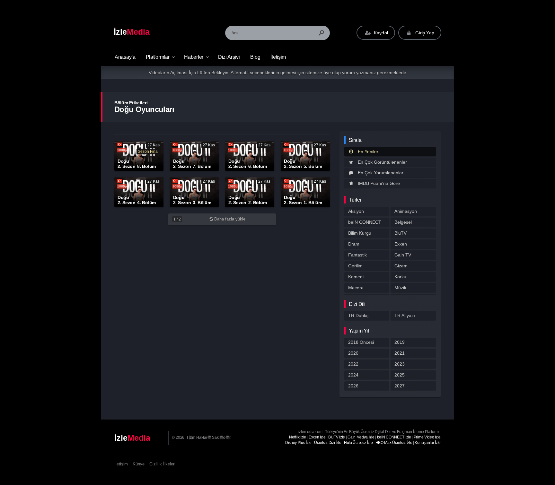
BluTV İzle (336, 437)
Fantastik (357, 254)
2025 (399, 374)
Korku (400, 276)
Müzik (400, 287)
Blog (255, 57)
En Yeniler (368, 151)
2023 (399, 364)
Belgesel (403, 222)
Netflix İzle (297, 437)
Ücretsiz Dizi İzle (327, 442)
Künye (139, 464)
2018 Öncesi (361, 342)
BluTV (400, 233)
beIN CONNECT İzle (394, 437)
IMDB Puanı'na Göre (379, 183)
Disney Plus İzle (298, 442)
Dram (353, 244)
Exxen (400, 244)
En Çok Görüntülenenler (382, 162)
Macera (356, 287)
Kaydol (380, 32)
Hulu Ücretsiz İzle (358, 442)
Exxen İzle (317, 437)
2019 (399, 342)
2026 (353, 385)
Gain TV (402, 254)
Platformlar (158, 57)
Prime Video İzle (427, 437)
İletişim (278, 57)
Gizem (401, 265)
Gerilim (355, 265)
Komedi (356, 276)
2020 (353, 353)
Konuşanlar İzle (428, 442)
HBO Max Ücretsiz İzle (393, 442)
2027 (399, 385)
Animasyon (405, 211)
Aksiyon (356, 211)
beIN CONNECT (364, 222)
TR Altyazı (404, 315)
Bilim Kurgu (359, 233)
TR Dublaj (358, 315)
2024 (353, 374)
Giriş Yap (424, 32)
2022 (353, 364)
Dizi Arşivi (229, 57)
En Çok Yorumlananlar (380, 172)
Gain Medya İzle (361, 437)
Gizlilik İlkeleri (162, 464)
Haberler (193, 57)
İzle (132, 31)
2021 (399, 353)
